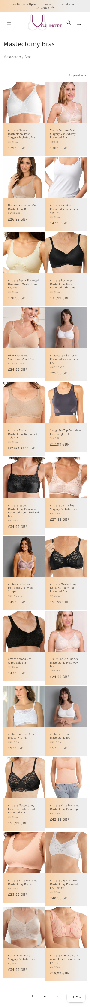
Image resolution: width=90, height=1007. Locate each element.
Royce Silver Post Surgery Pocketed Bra (21, 957)
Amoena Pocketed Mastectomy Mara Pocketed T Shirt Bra (63, 284)
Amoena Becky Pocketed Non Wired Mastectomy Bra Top (23, 284)
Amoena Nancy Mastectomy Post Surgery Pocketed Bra (21, 133)
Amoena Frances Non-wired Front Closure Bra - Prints (66, 959)
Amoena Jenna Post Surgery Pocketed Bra (63, 507)
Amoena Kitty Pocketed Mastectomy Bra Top (23, 882)
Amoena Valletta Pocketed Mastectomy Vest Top (64, 208)
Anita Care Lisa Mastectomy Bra (60, 735)
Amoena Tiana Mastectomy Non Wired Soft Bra (22, 433)
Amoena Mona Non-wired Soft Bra (20, 660)
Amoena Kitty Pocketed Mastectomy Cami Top (65, 807)
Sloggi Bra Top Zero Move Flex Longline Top (65, 432)
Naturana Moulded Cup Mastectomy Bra (22, 207)
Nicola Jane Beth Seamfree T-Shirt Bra (21, 357)
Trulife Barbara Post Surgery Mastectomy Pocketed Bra (63, 133)
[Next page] (57, 996)
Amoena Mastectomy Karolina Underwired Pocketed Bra (21, 809)
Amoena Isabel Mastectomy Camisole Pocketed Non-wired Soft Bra (24, 511)
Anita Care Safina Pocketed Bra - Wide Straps (20, 587)
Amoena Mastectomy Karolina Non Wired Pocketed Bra (63, 587)
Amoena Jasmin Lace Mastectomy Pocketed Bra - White (64, 884)
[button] (9, 23)
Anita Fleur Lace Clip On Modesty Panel (23, 735)
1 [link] (32, 995)
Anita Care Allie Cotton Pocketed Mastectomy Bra (64, 359)
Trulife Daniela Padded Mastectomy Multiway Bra (64, 662)
